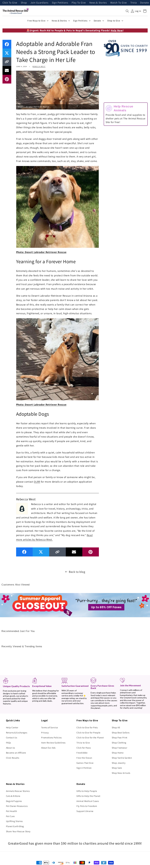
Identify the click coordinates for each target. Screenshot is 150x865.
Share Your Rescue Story (18, 831)
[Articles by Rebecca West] (22, 508)
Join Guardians (39, 2)
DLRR (37, 481)
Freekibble (82, 752)
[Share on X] (6, 53)
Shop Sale (117, 767)
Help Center (12, 727)
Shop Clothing (119, 742)
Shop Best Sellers (120, 732)
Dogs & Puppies (14, 801)
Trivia (133, 2)
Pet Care (10, 816)
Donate (144, 2)
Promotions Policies (51, 737)
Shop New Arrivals (121, 772)
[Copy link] (6, 61)
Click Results (12, 757)
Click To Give (9, 2)
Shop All (116, 727)
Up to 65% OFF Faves (106, 607)
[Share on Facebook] (6, 44)
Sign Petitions (60, 2)
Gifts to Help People (86, 791)
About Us (10, 747)
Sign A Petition (84, 767)
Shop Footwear (119, 747)
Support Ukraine (84, 811)
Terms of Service (49, 727)
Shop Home (118, 752)
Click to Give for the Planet (90, 737)
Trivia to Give (83, 742)
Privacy (45, 732)
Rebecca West (39, 66)
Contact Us (11, 737)
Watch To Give (118, 2)
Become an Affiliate (16, 752)
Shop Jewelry (119, 762)
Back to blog (77, 572)
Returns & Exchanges (16, 732)
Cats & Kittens (13, 795)
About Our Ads (48, 747)
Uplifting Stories (14, 821)
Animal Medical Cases (87, 801)
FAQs (8, 742)
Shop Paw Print (119, 737)
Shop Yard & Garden (122, 757)
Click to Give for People (88, 732)
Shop (24, 2)
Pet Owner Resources (17, 806)
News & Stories (98, 2)
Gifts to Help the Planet (88, 795)
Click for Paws (83, 747)
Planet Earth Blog (15, 826)
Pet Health (11, 811)
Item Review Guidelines (53, 742)
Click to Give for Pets (87, 727)
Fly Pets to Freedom (86, 806)
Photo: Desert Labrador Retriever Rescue (41, 252)
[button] (127, 11)
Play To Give (79, 2)
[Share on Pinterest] (6, 79)
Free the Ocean (84, 757)
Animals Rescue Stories (18, 791)
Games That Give (85, 762)
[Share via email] (6, 70)
